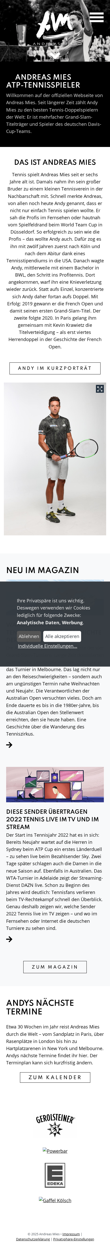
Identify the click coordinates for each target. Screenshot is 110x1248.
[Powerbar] (55, 1152)
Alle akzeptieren (62, 636)
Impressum (71, 1234)
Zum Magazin (55, 967)
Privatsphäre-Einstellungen (73, 1239)
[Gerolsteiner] (55, 1128)
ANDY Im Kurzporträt (55, 368)
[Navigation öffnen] (93, 18)
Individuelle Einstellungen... (47, 646)
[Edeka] (55, 1177)
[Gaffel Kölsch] (55, 1202)
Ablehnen (29, 636)
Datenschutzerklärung (33, 1239)
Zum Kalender (55, 1077)
